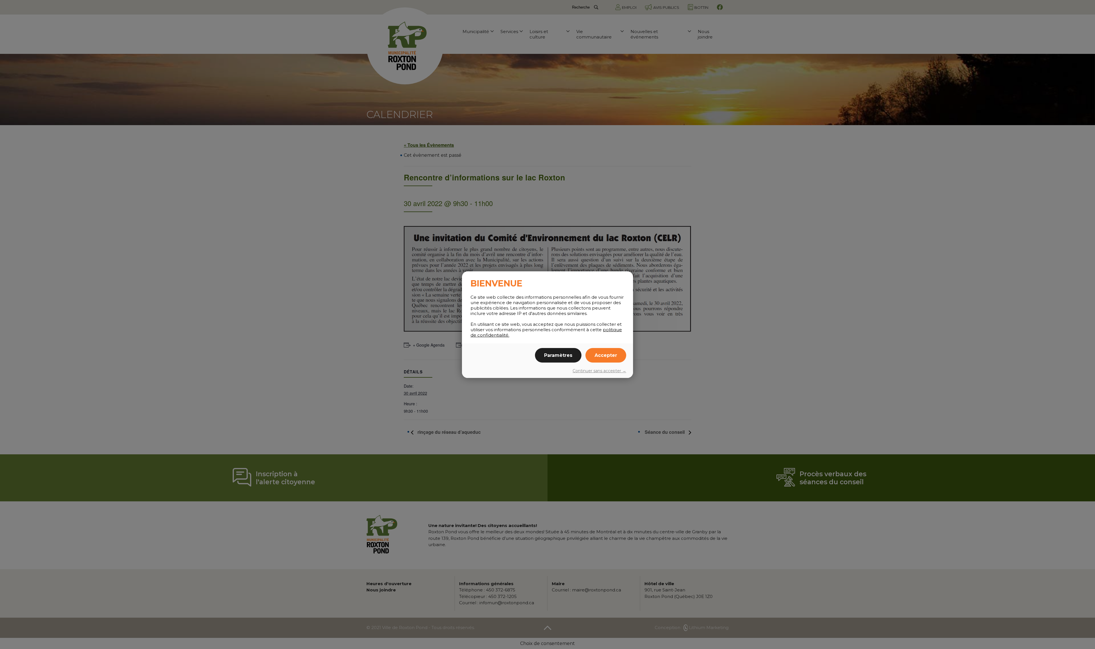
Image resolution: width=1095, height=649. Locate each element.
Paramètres (558, 355)
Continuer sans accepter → (599, 370)
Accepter (606, 355)
